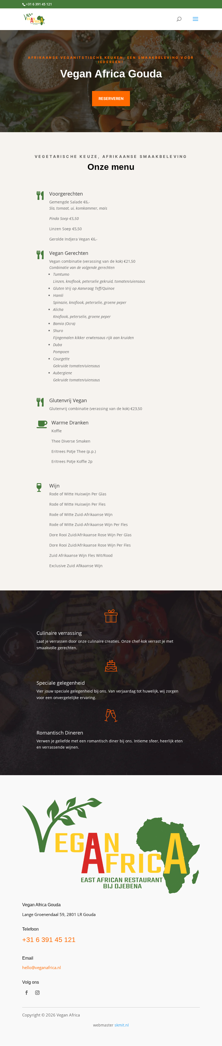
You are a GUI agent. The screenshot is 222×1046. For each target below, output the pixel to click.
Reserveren (111, 98)
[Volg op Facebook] (26, 992)
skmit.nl (122, 1025)
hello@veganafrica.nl (41, 967)
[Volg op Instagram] (37, 992)
